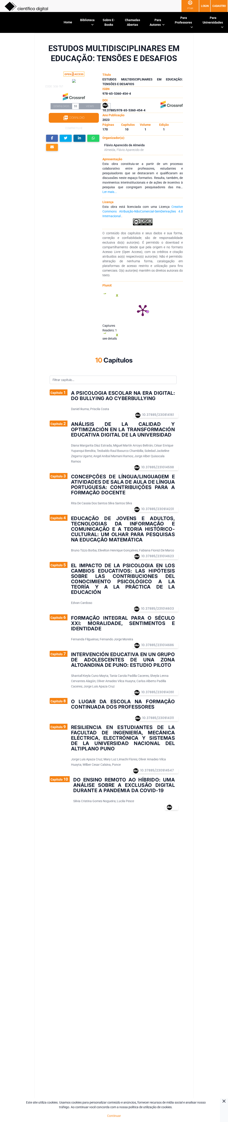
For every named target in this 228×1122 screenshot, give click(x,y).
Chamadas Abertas (132, 22)
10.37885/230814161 (158, 415)
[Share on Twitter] (66, 138)
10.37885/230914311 (158, 718)
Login (205, 6)
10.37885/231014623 (157, 556)
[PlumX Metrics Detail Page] (142, 310)
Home (68, 22)
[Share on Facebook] (52, 138)
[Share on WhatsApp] (93, 138)
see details (109, 338)
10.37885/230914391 (157, 692)
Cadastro (219, 6)
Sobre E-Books (109, 22)
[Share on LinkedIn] (79, 138)
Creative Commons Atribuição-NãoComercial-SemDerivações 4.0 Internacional (142, 211)
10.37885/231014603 (157, 608)
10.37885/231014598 (157, 467)
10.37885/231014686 (157, 645)
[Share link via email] (52, 147)
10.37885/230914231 (157, 509)
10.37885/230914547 (157, 770)
